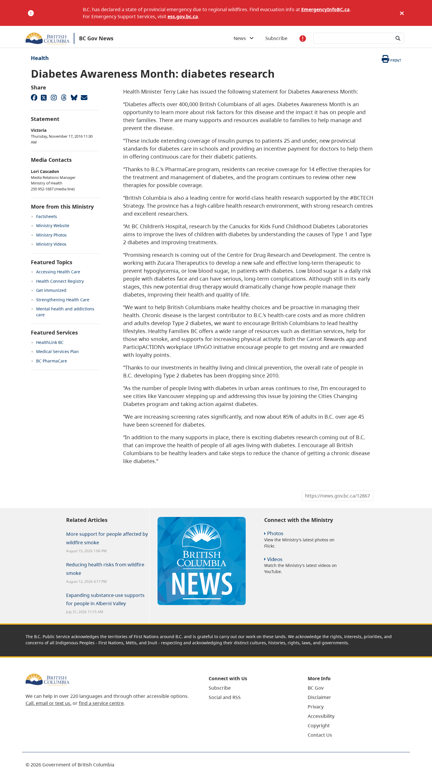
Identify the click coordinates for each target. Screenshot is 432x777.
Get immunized (51, 290)
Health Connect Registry (60, 281)
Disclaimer (319, 697)
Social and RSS (225, 697)
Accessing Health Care (58, 271)
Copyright (319, 725)
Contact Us (320, 735)
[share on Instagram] (54, 97)
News (242, 38)
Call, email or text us (48, 703)
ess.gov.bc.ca (183, 16)
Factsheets (46, 216)
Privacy (316, 706)
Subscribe (276, 38)
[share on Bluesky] (74, 97)
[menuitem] (251, 687)
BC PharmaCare (51, 361)
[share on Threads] (64, 97)
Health (40, 57)
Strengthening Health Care (62, 299)
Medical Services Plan (57, 351)
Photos (275, 533)
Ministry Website (52, 225)
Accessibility (321, 716)
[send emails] (84, 97)
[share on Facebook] (34, 97)
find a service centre (101, 703)
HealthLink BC (49, 342)
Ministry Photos (51, 235)
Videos (274, 559)
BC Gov (316, 688)
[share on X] (44, 97)
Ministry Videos (51, 244)
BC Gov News (96, 38)
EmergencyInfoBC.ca (325, 9)
